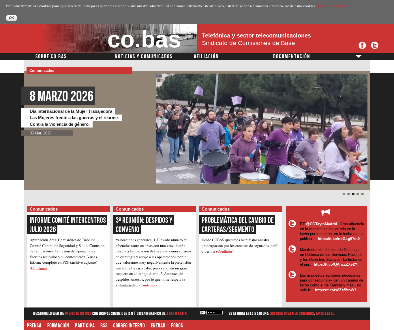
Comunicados (41, 70)
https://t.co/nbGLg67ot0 (339, 239)
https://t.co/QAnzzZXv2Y (335, 264)
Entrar (158, 325)
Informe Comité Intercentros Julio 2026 (68, 225)
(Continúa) (38, 268)
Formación (58, 325)
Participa (85, 325)
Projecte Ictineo (78, 313)
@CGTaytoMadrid (321, 224)
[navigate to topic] (344, 194)
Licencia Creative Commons (292, 313)
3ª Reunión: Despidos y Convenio (145, 225)
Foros (177, 325)
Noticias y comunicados (143, 56)
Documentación (291, 56)
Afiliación (206, 56)
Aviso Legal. (325, 313)
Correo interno (129, 325)
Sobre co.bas (51, 56)
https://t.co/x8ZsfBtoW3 (335, 290)
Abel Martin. (177, 313)
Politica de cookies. (333, 5)
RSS (103, 325)
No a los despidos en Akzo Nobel (105, 96)
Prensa (34, 325)
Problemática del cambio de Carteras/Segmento (238, 225)
